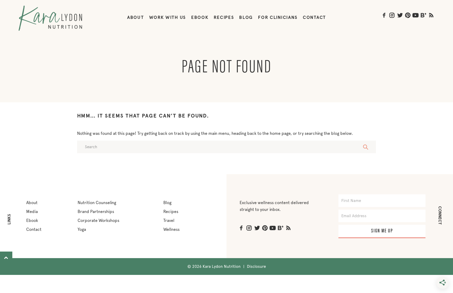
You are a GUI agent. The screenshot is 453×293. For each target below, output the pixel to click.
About (135, 17)
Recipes (224, 17)
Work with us (167, 17)
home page (280, 133)
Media (32, 211)
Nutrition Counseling (97, 202)
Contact (314, 17)
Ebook (32, 220)
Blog (246, 17)
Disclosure (256, 266)
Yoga (82, 229)
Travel (168, 220)
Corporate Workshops (98, 220)
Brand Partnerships (96, 211)
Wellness (171, 229)
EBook (200, 17)
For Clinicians (278, 17)
